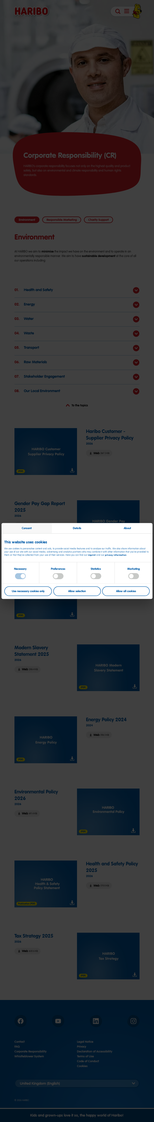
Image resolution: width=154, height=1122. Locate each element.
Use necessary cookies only (28, 591)
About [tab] (127, 528)
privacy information (116, 554)
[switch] (58, 576)
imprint (92, 554)
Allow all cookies (126, 591)
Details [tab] (77, 528)
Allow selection (77, 591)
